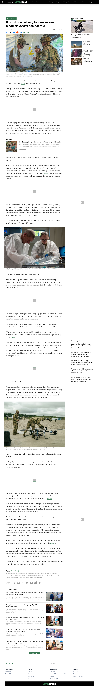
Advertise (53, 671)
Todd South (11, 30)
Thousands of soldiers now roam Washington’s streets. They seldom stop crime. (82, 371)
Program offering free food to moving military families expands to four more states (23, 630)
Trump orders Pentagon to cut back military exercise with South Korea (87, 61)
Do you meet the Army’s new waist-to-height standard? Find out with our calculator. (81, 379)
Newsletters (31, 674)
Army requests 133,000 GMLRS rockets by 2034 (86, 43)
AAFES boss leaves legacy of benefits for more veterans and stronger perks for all (24, 593)
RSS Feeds (31, 676)
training (21, 81)
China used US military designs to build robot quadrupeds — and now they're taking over (81, 35)
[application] (82, 26)
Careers (75, 674)
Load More (34, 653)
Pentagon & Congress (55, 2)
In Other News (11, 589)
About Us (75, 671)
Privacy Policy (9, 671)
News (29, 2)
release (45, 173)
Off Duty (64, 2)
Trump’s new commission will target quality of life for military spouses (23, 606)
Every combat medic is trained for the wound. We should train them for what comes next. (81, 346)
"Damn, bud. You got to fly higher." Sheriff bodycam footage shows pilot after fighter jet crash (87, 53)
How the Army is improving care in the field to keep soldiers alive (40, 142)
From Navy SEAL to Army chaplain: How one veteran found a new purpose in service (82, 362)
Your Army (11, 18)
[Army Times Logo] (21, 2)
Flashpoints (45, 2)
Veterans (84, 2)
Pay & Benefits (36, 2)
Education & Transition (74, 2)
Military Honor (91, 2)
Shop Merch (31, 678)
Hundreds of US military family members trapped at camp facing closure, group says (81, 354)
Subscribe (30, 671)
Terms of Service (9, 674)
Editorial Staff (54, 678)
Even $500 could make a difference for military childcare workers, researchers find (24, 642)
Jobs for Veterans (78, 676)
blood (23, 83)
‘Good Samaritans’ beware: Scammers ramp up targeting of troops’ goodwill (25, 618)
